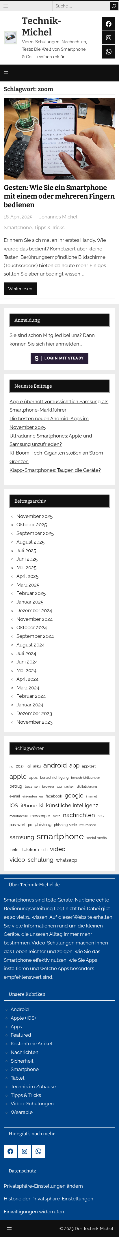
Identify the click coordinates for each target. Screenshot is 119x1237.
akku (37, 766)
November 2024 (34, 619)
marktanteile (19, 816)
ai (29, 765)
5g (11, 766)
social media (96, 838)
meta (56, 816)
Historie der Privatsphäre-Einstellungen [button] (48, 1199)
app (74, 765)
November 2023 (34, 722)
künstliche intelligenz (72, 805)
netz (101, 816)
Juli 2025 (26, 550)
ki (41, 805)
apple (18, 776)
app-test (89, 766)
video (58, 849)
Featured (21, 1035)
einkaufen (30, 796)
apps (33, 777)
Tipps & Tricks (49, 227)
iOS (14, 805)
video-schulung (31, 859)
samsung (22, 837)
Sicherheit (22, 1061)
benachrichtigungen (85, 777)
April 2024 (27, 679)
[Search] (114, 6)
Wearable (22, 1112)
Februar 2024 (31, 696)
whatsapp (66, 860)
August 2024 (30, 645)
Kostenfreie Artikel (31, 1043)
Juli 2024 (26, 653)
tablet (15, 850)
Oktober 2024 (31, 627)
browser (48, 786)
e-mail (15, 796)
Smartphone (18, 227)
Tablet (18, 1078)
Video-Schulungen (32, 1103)
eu (41, 796)
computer (65, 786)
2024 (20, 766)
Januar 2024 (29, 705)
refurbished (87, 825)
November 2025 (34, 516)
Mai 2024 (26, 670)
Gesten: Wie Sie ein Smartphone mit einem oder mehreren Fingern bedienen (59, 196)
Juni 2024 (27, 662)
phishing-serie (65, 825)
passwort (17, 825)
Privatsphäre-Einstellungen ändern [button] (43, 1186)
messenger (40, 816)
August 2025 (30, 542)
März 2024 (27, 688)
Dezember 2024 (34, 610)
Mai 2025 (26, 567)
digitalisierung (87, 786)
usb (44, 850)
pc (30, 825)
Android (20, 1009)
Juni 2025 (27, 559)
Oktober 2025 (31, 524)
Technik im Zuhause (33, 1086)
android (55, 765)
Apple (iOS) (23, 1018)
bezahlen (32, 787)
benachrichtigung (54, 778)
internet (91, 796)
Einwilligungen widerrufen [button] (34, 1212)
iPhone (29, 805)
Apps (16, 1026)
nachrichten (79, 815)
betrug (16, 786)
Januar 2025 (29, 602)
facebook (54, 796)
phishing (43, 824)
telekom (30, 849)
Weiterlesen (20, 288)
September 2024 (35, 636)
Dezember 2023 (34, 713)
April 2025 (27, 576)
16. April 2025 (18, 217)
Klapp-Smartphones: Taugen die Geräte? (55, 470)
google (74, 795)
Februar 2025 (31, 593)
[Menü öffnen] (6, 6)
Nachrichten (24, 1052)
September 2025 (35, 533)
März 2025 (27, 585)
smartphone (60, 836)
